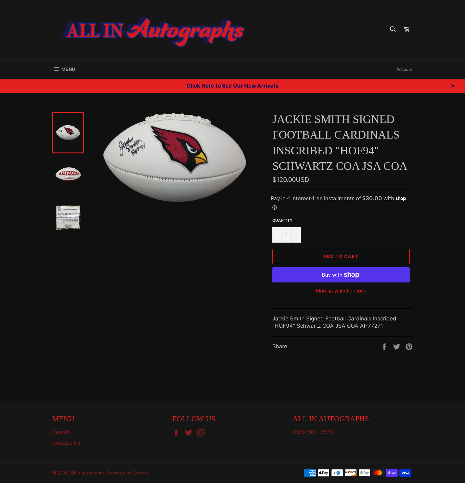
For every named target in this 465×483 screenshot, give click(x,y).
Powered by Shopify (127, 472)
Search (61, 432)
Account (404, 69)
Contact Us (66, 443)
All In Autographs (87, 472)
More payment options (341, 291)
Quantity (282, 220)
